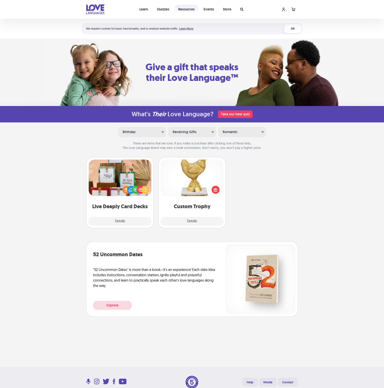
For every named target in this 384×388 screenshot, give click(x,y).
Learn (143, 9)
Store (227, 9)
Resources (186, 9)
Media (267, 382)
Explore (112, 305)
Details (120, 221)
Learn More (186, 28)
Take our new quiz (235, 114)
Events (209, 9)
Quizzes (163, 9)
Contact (287, 382)
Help (250, 382)
